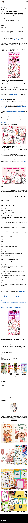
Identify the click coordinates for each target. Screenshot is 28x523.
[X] (3, 520)
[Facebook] (1, 520)
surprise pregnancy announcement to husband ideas (15, 111)
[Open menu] (27, 2)
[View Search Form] (25, 2)
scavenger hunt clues (13, 94)
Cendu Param (3, 11)
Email (11, 397)
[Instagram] (5, 520)
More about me (13, 420)
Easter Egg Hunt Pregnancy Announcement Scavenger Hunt (11, 307)
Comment (3, 385)
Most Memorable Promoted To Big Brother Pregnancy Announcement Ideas (13, 302)
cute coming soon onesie (21, 106)
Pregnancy (10, 6)
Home (2, 6)
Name (2, 397)
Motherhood (6, 6)
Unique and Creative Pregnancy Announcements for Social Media (12, 296)
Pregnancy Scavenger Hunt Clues (20, 39)
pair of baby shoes (4, 107)
